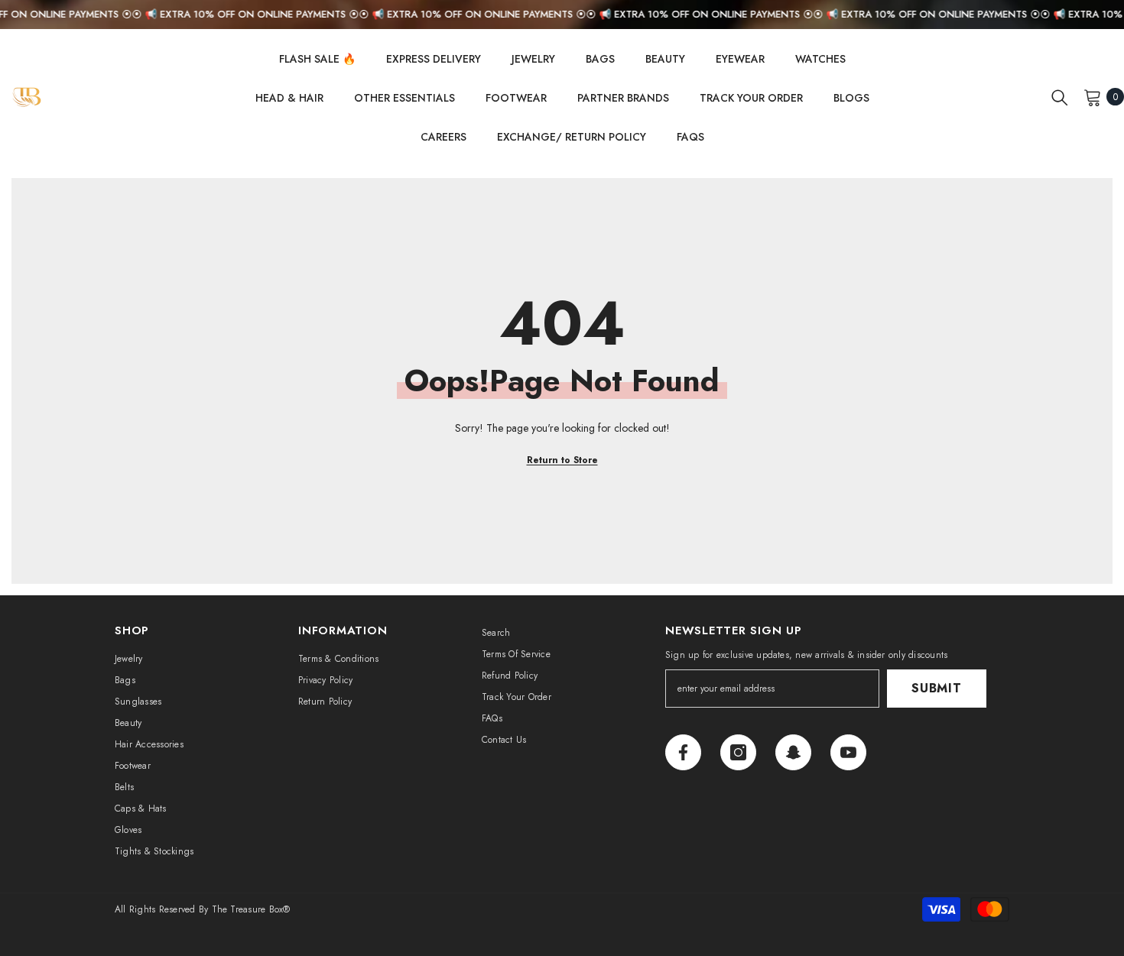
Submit (936, 688)
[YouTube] (848, 752)
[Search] (1060, 97)
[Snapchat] (793, 752)
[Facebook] (683, 752)
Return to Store (562, 460)
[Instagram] (738, 752)
